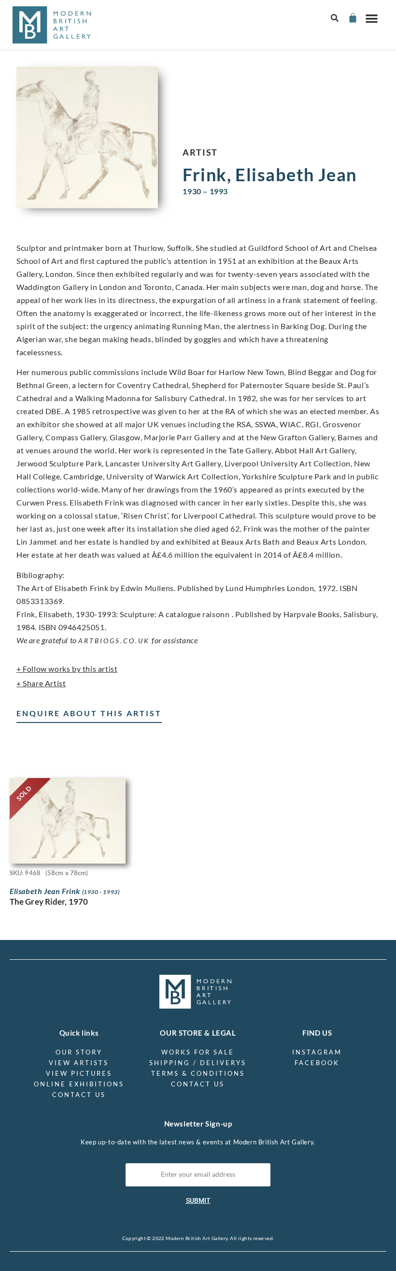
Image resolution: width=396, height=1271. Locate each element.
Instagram (317, 1052)
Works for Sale (197, 1052)
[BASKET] (352, 18)
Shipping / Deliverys (197, 1063)
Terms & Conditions (198, 1073)
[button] (335, 18)
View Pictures (79, 1073)
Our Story (79, 1052)
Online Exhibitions (79, 1084)
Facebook (317, 1063)
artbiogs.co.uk (114, 640)
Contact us (79, 1094)
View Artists (79, 1063)
